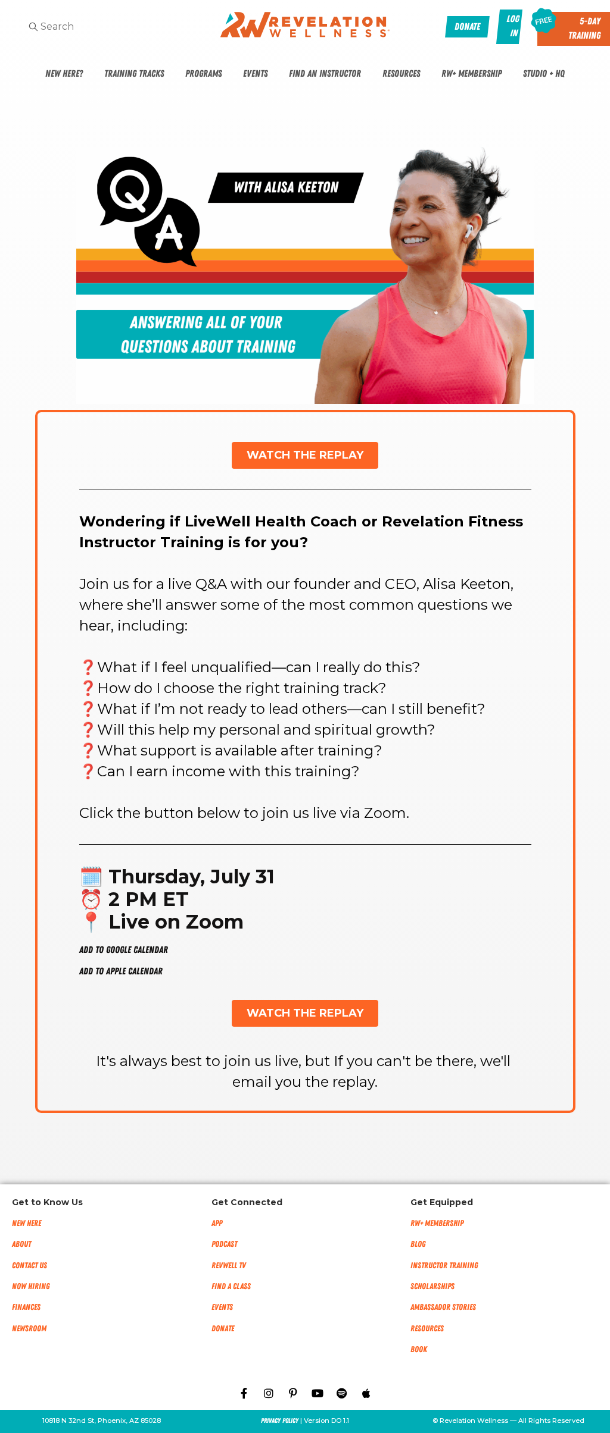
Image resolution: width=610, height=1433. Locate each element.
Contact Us (29, 1265)
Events (255, 74)
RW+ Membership (471, 74)
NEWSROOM (29, 1329)
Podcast (224, 1244)
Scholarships (432, 1286)
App (216, 1223)
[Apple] (366, 1393)
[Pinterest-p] (293, 1393)
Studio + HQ (544, 74)
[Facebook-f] (244, 1393)
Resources (401, 74)
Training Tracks (134, 74)
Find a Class (231, 1286)
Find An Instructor (325, 74)
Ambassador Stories (443, 1307)
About (21, 1244)
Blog (417, 1244)
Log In (513, 26)
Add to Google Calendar (123, 950)
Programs (203, 74)
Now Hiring (30, 1286)
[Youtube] (317, 1393)
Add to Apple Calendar (121, 971)
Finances (26, 1307)
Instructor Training (444, 1265)
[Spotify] (342, 1393)
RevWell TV (228, 1265)
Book (418, 1349)
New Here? (64, 74)
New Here (26, 1223)
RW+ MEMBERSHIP (436, 1223)
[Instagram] (268, 1393)
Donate (222, 1329)
